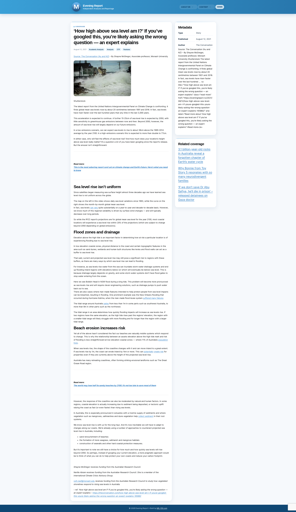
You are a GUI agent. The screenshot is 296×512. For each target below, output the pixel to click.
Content (203, 7)
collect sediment (145, 416)
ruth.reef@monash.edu (84, 481)
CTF (118, 49)
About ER (185, 7)
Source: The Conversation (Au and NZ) (91, 56)
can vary (94, 207)
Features (126, 49)
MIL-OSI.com (162, 508)
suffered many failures (153, 298)
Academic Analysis (96, 49)
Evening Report (93, 5)
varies (106, 303)
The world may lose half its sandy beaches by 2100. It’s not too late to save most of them (115, 385)
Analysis (110, 49)
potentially (148, 351)
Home (219, 7)
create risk (158, 351)
